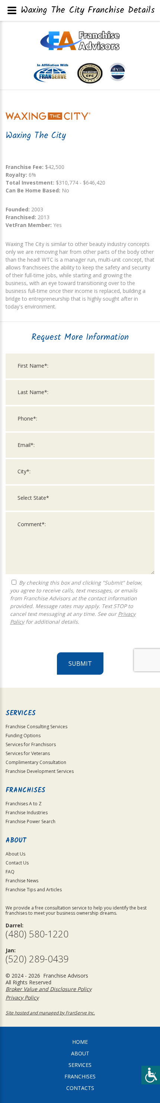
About (80, 1053)
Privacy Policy (22, 997)
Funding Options (23, 735)
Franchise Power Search (30, 821)
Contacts (80, 1087)
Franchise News (22, 880)
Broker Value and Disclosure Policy (49, 988)
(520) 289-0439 (37, 958)
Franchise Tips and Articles (34, 889)
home (80, 1041)
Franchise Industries (27, 812)
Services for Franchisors (31, 744)
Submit (80, 663)
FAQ (10, 872)
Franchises (80, 1076)
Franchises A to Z (24, 803)
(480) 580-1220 (37, 934)
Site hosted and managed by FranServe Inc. (50, 1013)
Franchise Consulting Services (36, 726)
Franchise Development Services (40, 771)
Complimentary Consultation (36, 762)
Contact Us (17, 863)
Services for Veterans (28, 753)
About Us (15, 854)
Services (80, 1064)
